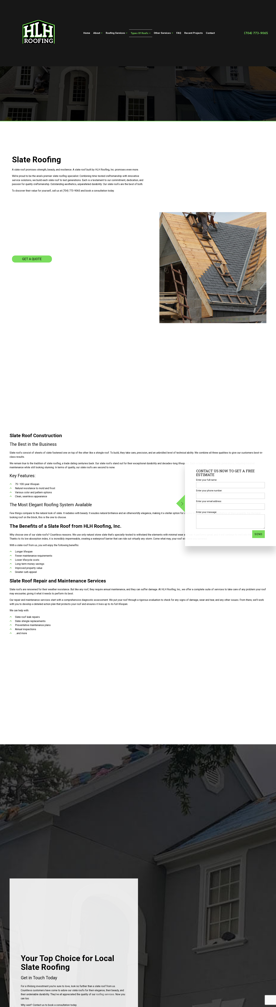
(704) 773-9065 (256, 33)
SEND (258, 534)
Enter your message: (206, 512)
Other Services (162, 33)
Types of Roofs (139, 33)
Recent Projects (193, 33)
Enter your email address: (209, 501)
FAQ (178, 33)
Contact (210, 33)
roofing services (105, 996)
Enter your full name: (206, 480)
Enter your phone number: (209, 490)
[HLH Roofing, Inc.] (39, 32)
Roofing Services (115, 33)
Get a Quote (32, 259)
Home (86, 33)
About (96, 33)
